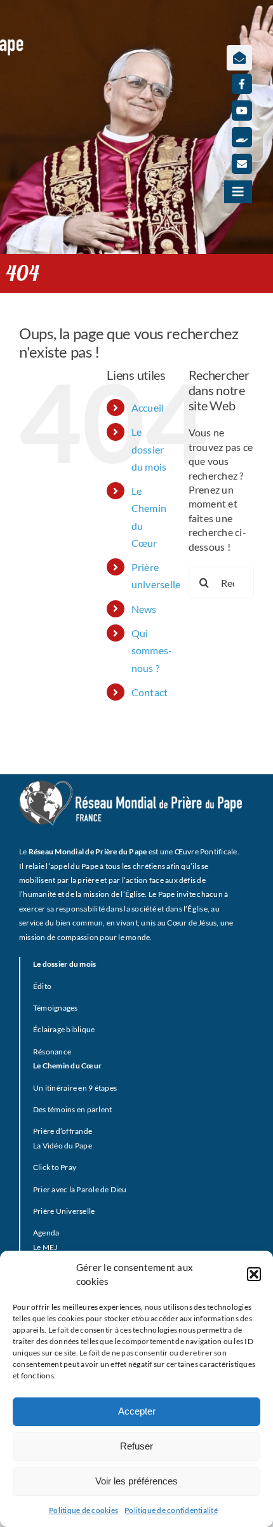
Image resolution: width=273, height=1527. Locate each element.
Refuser (136, 1446)
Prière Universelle (64, 1211)
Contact (149, 692)
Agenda (46, 1232)
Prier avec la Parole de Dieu (80, 1189)
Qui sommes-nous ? (152, 650)
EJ (53, 1247)
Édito (42, 986)
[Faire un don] (242, 137)
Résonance (52, 1051)
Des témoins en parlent (72, 1109)
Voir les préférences (136, 1481)
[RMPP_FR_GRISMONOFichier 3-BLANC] (130, 785)
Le (37, 1247)
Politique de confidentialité (171, 1510)
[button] (254, 1274)
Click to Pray (54, 1167)
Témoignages (55, 1007)
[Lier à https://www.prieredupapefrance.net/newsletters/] (239, 58)
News (144, 609)
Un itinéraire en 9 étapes (75, 1088)
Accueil (147, 407)
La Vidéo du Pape (62, 1145)
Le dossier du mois (149, 449)
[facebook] (242, 84)
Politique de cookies (83, 1510)
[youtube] (242, 110)
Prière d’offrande (62, 1131)
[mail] (242, 164)
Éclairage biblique (64, 1029)
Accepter (137, 1411)
